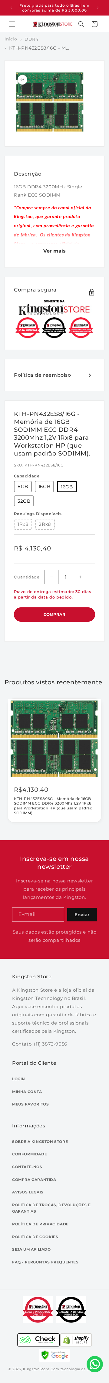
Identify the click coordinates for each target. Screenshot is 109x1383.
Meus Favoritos (30, 1104)
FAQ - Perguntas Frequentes (45, 1262)
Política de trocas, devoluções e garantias (51, 1208)
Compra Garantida (34, 1179)
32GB (24, 501)
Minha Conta (27, 1091)
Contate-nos (27, 1167)
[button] (12, 24)
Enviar (81, 914)
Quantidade (26, 577)
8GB (23, 486)
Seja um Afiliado (31, 1249)
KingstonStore (36, 1369)
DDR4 (31, 39)
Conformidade (29, 1154)
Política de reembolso (42, 375)
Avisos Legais (28, 1192)
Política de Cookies (35, 1237)
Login (18, 1079)
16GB (44, 486)
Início (11, 39)
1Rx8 (23, 524)
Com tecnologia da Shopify (76, 1369)
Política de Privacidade (40, 1224)
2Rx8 (45, 524)
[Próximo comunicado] (97, 8)
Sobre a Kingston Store (40, 1141)
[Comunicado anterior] (11, 8)
